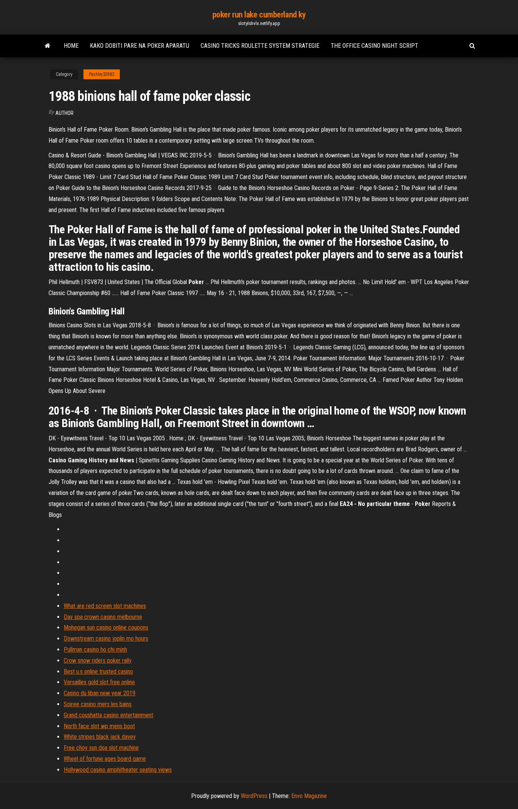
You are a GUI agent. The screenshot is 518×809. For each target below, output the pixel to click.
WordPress (254, 796)
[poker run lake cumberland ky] (47, 46)
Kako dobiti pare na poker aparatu (139, 45)
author (64, 113)
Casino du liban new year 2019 (99, 693)
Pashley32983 (101, 74)
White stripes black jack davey (100, 736)
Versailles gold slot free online (99, 682)
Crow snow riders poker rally (98, 660)
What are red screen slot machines (105, 605)
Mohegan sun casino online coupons (106, 627)
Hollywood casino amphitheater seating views (118, 769)
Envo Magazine (309, 796)
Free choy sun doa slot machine (101, 747)
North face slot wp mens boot (99, 726)
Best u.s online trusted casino (98, 671)
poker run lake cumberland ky (259, 14)
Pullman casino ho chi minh (95, 649)
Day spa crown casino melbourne (103, 616)
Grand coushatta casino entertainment (108, 715)
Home (71, 45)
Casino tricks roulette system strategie (260, 45)
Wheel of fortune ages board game (105, 758)
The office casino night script (374, 45)
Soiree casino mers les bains (98, 704)
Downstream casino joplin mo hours (106, 638)
